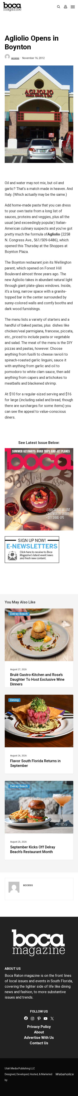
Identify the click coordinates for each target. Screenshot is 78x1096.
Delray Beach (19, 614)
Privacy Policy (39, 1027)
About (39, 1032)
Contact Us (39, 1043)
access (15, 58)
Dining (14, 700)
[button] (73, 7)
